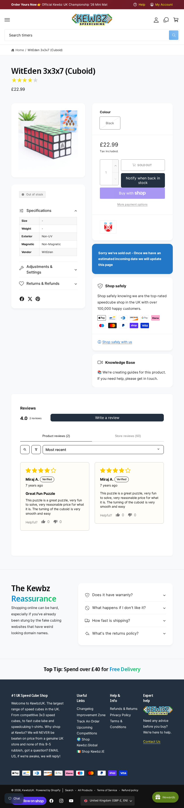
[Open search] (25, 449)
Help (142, 4)
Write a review (107, 417)
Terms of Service (107, 790)
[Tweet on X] (30, 299)
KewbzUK (28, 790)
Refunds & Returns (124, 709)
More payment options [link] (132, 204)
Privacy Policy (120, 715)
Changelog (85, 709)
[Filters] (36, 449)
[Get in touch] (166, 20)
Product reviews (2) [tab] (56, 436)
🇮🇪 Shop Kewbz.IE (91, 751)
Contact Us (151, 742)
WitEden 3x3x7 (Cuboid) (45, 50)
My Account (164, 4)
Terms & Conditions (118, 724)
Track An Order (88, 721)
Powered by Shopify (48, 790)
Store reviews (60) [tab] (128, 436)
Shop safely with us (117, 342)
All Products (85, 790)
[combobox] (92, 35)
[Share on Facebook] (22, 299)
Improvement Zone (91, 715)
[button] (7, 20)
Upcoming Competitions (87, 730)
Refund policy (130, 790)
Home (19, 50)
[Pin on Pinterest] (38, 299)
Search (69, 790)
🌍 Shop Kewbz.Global (87, 742)
